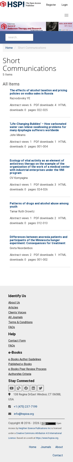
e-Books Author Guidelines (24, 359)
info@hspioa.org (24, 414)
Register (51, 4)
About (59, 447)
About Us (14, 302)
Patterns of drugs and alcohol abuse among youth (39, 205)
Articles (13, 307)
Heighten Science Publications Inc (35, 428)
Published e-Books (20, 364)
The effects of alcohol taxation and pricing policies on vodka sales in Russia (38, 92)
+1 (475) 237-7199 (25, 406)
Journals (46, 447)
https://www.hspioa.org (47, 438)
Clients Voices (17, 312)
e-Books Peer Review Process (27, 369)
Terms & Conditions (20, 322)
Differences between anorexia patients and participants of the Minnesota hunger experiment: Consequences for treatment (38, 240)
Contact (58, 455)
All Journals (15, 317)
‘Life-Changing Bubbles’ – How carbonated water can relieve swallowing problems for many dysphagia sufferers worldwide (38, 127)
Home (9, 47)
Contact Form (17, 340)
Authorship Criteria (19, 374)
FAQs (11, 327)
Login (65, 4)
